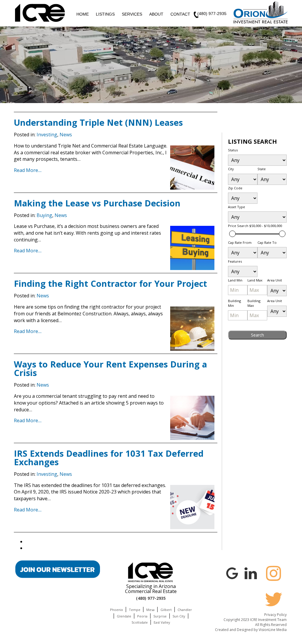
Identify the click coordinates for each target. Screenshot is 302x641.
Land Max (254, 280)
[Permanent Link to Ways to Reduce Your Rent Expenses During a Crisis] (192, 418)
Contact (180, 14)
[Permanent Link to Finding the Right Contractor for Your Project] (192, 329)
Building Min (234, 303)
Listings (105, 14)
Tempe (134, 609)
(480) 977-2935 (211, 13)
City (231, 169)
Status (233, 150)
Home (82, 14)
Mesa (150, 609)
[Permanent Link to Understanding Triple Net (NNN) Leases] (192, 167)
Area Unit (274, 280)
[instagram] (274, 573)
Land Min (235, 280)
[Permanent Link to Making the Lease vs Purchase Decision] (192, 248)
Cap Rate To (267, 242)
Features (235, 261)
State (261, 169)
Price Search (255, 225)
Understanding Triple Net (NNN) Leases (98, 122)
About (156, 14)
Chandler (185, 609)
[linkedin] (250, 572)
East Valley (162, 622)
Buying (44, 215)
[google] (232, 572)
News (66, 134)
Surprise (160, 616)
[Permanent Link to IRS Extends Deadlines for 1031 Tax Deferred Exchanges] (192, 507)
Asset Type (236, 207)
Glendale (124, 616)
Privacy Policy (275, 614)
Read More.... (28, 170)
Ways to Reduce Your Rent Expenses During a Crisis (110, 368)
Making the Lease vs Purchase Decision (97, 203)
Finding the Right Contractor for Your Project (110, 283)
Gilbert (166, 609)
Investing (47, 134)
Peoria (142, 616)
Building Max (253, 303)
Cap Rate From (240, 242)
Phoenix (116, 609)
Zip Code (235, 188)
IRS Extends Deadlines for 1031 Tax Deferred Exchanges (108, 458)
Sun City (179, 616)
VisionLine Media (273, 629)
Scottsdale (140, 622)
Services (132, 14)
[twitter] (274, 599)
